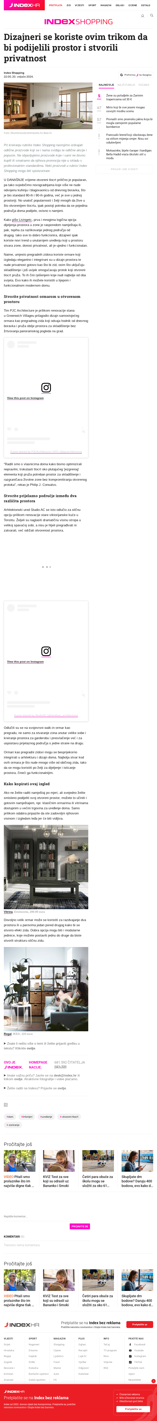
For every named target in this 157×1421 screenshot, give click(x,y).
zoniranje (13, 1125)
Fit (55, 1379)
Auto (56, 1373)
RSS (106, 1368)
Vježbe (82, 1362)
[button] (8, 1159)
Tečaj (107, 1344)
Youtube (139, 1350)
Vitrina (8, 911)
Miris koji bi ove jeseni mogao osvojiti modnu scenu (125, 109)
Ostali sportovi (37, 1379)
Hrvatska (9, 1350)
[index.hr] (24, 5)
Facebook (140, 1344)
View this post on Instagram (25, 397)
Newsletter (134, 1379)
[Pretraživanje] (150, 16)
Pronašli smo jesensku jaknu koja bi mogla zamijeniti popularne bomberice (129, 123)
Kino (106, 1356)
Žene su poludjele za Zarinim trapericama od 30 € (124, 97)
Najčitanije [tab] (126, 85)
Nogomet (34, 1344)
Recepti (82, 1350)
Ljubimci (58, 1356)
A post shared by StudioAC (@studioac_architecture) (46, 715)
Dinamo (33, 1350)
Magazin (59, 1338)
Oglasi (120, 5)
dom (10, 1116)
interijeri (26, 1116)
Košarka (33, 1368)
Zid (69, 5)
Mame (57, 1368)
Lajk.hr (82, 1356)
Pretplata (55, 5)
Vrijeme (108, 1362)
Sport (92, 5)
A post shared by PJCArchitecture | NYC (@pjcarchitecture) (46, 451)
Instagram (140, 1356)
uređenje (46, 1116)
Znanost (8, 1379)
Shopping (59, 1344)
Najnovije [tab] (106, 85)
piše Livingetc (22, 220)
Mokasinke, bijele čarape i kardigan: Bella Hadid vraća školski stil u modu (129, 154)
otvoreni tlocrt (69, 1116)
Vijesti (79, 5)
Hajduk (33, 1356)
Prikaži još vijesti (124, 169)
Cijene (132, 5)
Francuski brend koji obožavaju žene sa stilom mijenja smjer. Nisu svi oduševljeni (129, 138)
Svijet (7, 1344)
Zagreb (8, 1362)
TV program (110, 1350)
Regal (7, 1033)
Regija (7, 1356)
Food (56, 1362)
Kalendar (83, 1373)
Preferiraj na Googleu (137, 75)
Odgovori (83, 1368)
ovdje (18, 1079)
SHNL (32, 1362)
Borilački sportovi (39, 1373)
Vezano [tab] (143, 85)
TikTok (138, 1362)
